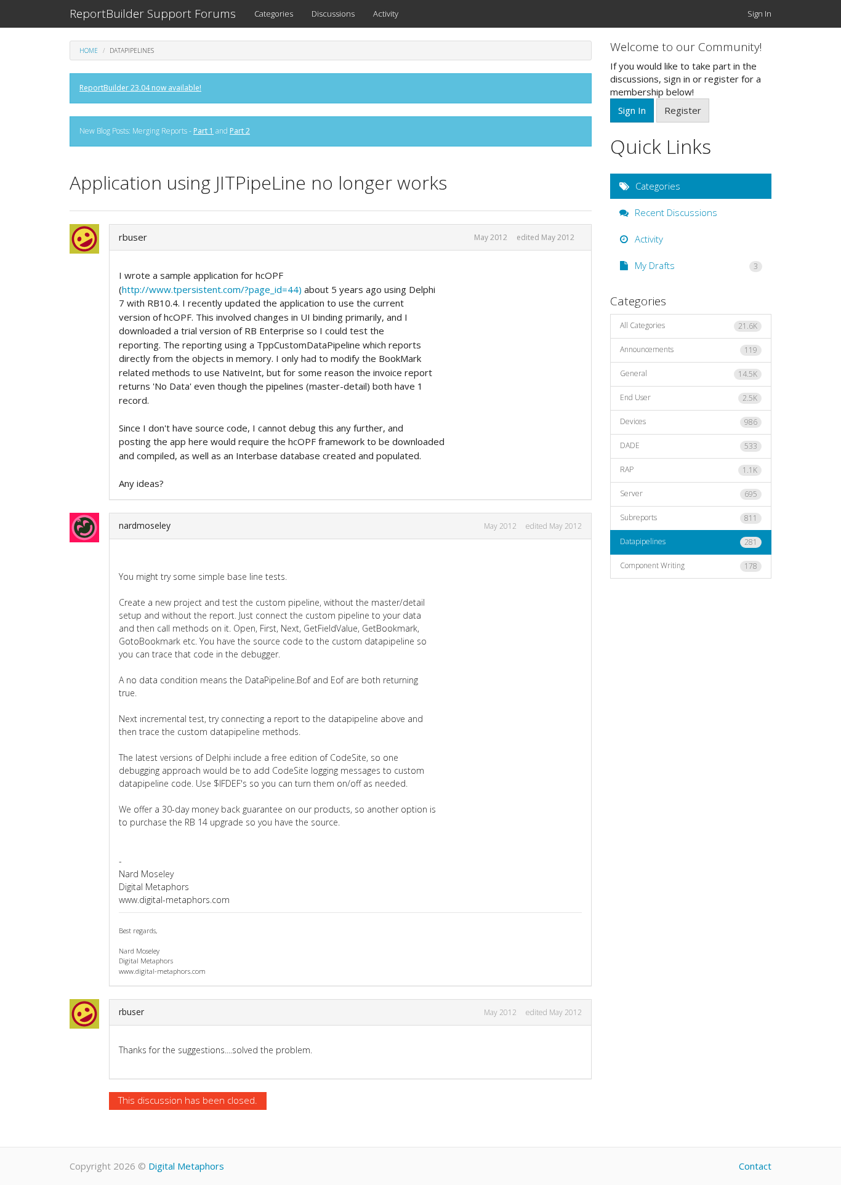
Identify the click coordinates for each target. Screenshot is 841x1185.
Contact (755, 1166)
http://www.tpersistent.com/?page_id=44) (212, 289)
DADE (689, 445)
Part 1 (203, 131)
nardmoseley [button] (145, 525)
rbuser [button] (133, 237)
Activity (385, 13)
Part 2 (240, 131)
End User (689, 397)
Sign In (759, 13)
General (689, 373)
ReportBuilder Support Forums (153, 14)
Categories (273, 13)
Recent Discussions (674, 212)
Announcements (689, 349)
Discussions (333, 13)
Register (682, 110)
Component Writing (689, 565)
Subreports (689, 517)
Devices (689, 421)
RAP (689, 469)
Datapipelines (689, 541)
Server (689, 493)
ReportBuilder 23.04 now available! (140, 87)
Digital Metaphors (186, 1166)
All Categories (689, 325)
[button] (88, 239)
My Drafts (695, 265)
